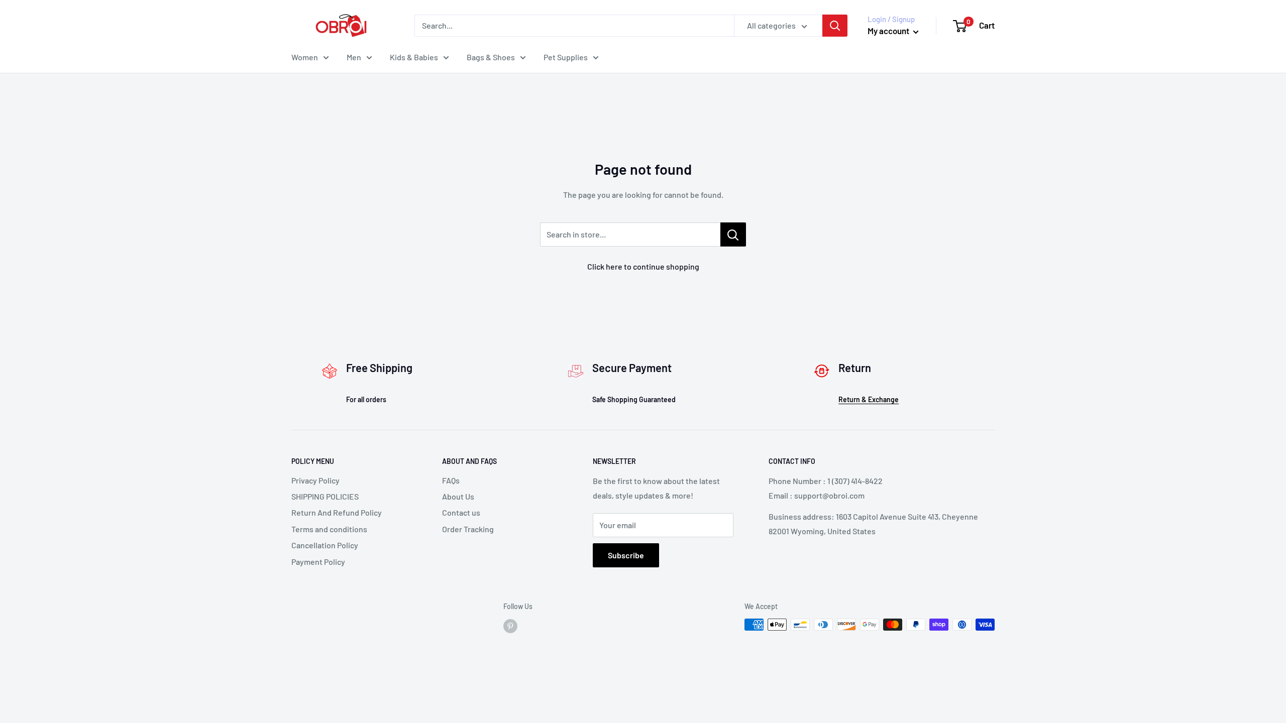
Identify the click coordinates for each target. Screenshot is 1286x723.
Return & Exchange (868, 399)
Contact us (461, 512)
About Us (458, 496)
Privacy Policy (315, 480)
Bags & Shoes (491, 57)
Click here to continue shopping (643, 266)
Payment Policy (318, 561)
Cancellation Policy (324, 545)
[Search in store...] (733, 234)
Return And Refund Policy (336, 512)
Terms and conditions (329, 529)
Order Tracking (468, 529)
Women (304, 57)
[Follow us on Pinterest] (510, 626)
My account (889, 31)
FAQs (451, 480)
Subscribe (626, 555)
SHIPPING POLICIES (325, 496)
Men (354, 57)
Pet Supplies (566, 57)
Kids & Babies (414, 57)
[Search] (834, 26)
